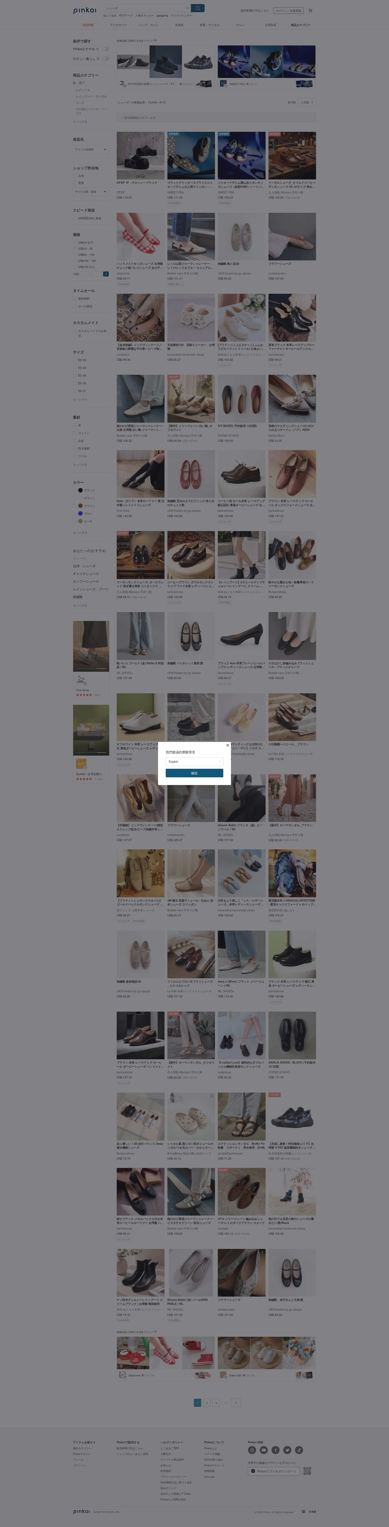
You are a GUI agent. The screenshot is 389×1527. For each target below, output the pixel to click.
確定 (194, 773)
